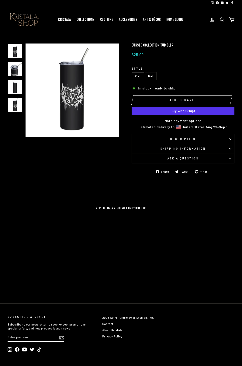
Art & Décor (152, 19)
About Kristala (112, 330)
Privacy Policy (112, 336)
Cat (138, 76)
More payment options (183, 121)
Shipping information (183, 148)
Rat (151, 76)
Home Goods (175, 19)
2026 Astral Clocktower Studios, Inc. (128, 317)
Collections (86, 19)
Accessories (128, 19)
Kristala (64, 19)
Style (137, 68)
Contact (107, 324)
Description (183, 139)
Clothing (106, 19)
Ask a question (183, 158)
